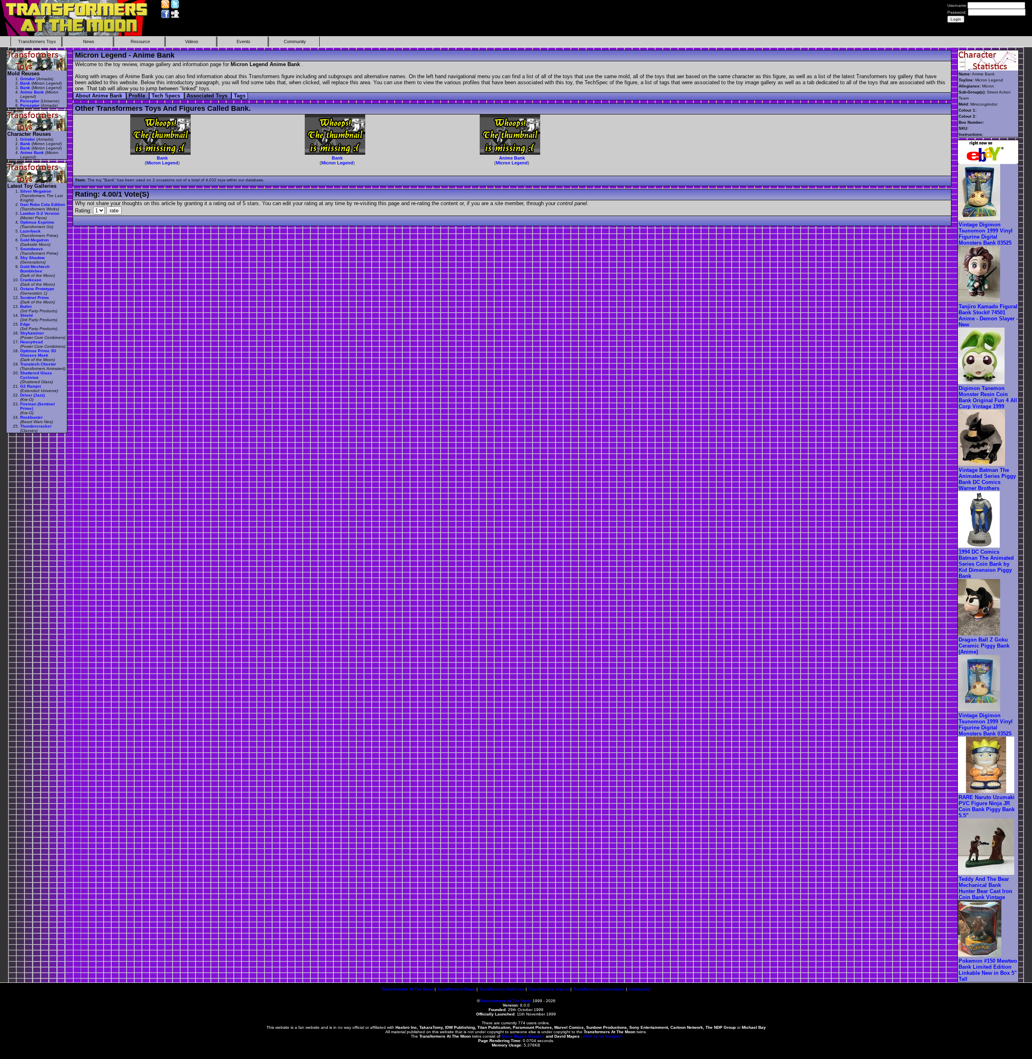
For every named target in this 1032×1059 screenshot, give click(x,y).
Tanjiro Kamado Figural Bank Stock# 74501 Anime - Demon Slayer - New (988, 315)
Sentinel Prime (34, 297)
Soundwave (31, 249)
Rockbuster (31, 417)
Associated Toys (208, 96)
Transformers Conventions (599, 989)
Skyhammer (32, 333)
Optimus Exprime (37, 222)
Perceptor (30, 101)
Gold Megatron (34, 240)
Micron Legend (162, 162)
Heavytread (31, 342)
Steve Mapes (514, 1036)
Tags (240, 96)
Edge (25, 324)
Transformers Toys (37, 41)
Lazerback (30, 231)
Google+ (536, 1036)
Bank (162, 158)
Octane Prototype (37, 289)
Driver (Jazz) (32, 395)
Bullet (25, 306)
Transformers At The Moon (407, 989)
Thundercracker (36, 426)
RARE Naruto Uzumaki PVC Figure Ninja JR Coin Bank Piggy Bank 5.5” (987, 806)
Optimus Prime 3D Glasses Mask (38, 353)
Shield (26, 315)
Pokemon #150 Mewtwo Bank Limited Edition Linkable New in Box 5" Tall (988, 970)
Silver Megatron (35, 191)
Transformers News (456, 989)
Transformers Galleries (501, 989)
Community (295, 41)
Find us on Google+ (602, 1036)
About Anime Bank (99, 96)
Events (243, 41)
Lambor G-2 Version (39, 213)
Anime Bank (512, 158)
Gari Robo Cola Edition (42, 204)
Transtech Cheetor (38, 364)
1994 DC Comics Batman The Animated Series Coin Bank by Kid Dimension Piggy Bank (986, 564)
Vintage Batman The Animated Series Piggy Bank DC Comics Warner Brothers (987, 479)
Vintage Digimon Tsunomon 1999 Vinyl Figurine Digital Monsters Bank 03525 (986, 234)
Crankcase (31, 280)
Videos (191, 41)
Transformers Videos (548, 989)
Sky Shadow (32, 257)
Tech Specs (167, 96)
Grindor (27, 79)
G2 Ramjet (30, 386)
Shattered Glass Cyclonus (36, 375)
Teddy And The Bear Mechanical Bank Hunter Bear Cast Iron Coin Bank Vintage (985, 888)
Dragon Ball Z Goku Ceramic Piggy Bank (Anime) (984, 646)
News (88, 41)
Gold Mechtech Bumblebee (35, 268)
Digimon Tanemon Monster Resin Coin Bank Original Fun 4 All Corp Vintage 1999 (988, 397)
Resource (140, 41)
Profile (138, 96)
